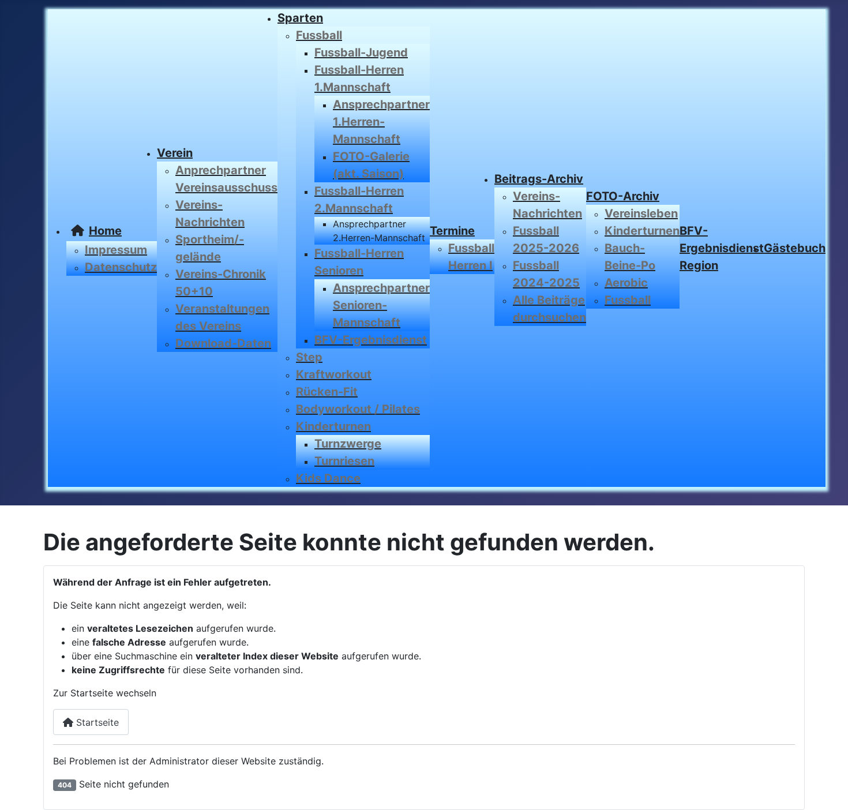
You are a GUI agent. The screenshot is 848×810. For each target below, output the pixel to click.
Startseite (96, 722)
